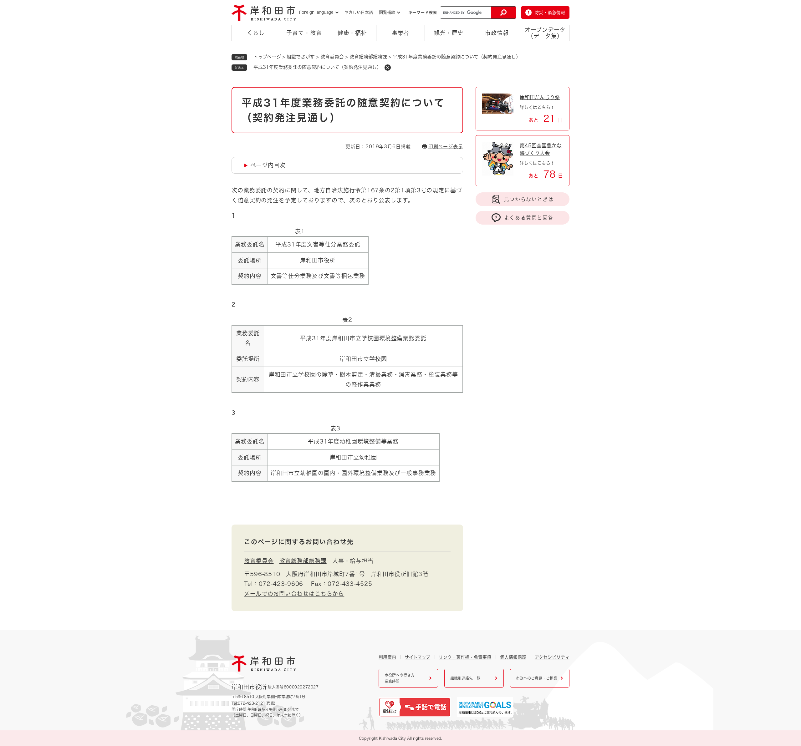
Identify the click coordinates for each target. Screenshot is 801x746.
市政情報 (497, 33)
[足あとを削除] (387, 67)
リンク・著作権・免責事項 (465, 657)
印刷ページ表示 (445, 146)
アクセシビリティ (552, 657)
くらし (256, 33)
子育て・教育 (304, 33)
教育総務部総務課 (368, 56)
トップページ (267, 56)
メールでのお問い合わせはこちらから (294, 593)
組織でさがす (301, 56)
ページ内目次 (267, 165)
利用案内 (387, 657)
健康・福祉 (352, 33)
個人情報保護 (513, 657)
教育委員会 (259, 561)
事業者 (401, 33)
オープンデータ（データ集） (545, 33)
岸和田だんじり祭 (540, 97)
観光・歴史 (449, 33)
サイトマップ (417, 657)
